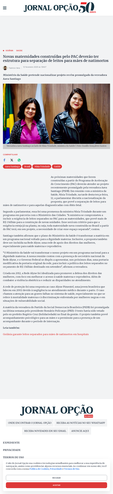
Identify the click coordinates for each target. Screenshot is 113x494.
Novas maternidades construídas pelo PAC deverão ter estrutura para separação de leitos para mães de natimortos (56, 58)
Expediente (11, 442)
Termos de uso (13, 457)
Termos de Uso (71, 469)
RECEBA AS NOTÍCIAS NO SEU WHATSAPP (80, 422)
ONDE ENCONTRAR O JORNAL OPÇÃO (29, 422)
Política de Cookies (39, 469)
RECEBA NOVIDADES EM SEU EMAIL (45, 430)
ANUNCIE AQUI (80, 430)
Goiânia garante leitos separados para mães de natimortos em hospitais (46, 334)
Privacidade (12, 450)
